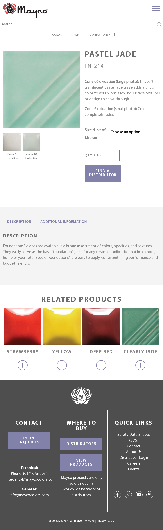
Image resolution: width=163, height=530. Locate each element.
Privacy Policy (105, 521)
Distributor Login (133, 458)
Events (133, 469)
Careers (133, 464)
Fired (75, 34)
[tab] (19, 222)
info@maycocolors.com (29, 495)
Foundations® (99, 34)
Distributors (81, 444)
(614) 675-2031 (35, 474)
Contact (134, 446)
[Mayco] (25, 10)
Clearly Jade (140, 352)
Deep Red (101, 352)
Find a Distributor (103, 173)
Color (57, 34)
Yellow (62, 352)
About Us (134, 452)
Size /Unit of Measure (95, 134)
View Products (81, 463)
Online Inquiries (29, 440)
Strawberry (23, 352)
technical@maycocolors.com (32, 480)
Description (19, 222)
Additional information (63, 222)
